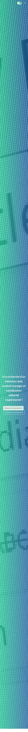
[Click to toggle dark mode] (19, 3)
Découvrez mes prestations (13, 408)
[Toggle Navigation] (25, 2)
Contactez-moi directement (14, 412)
